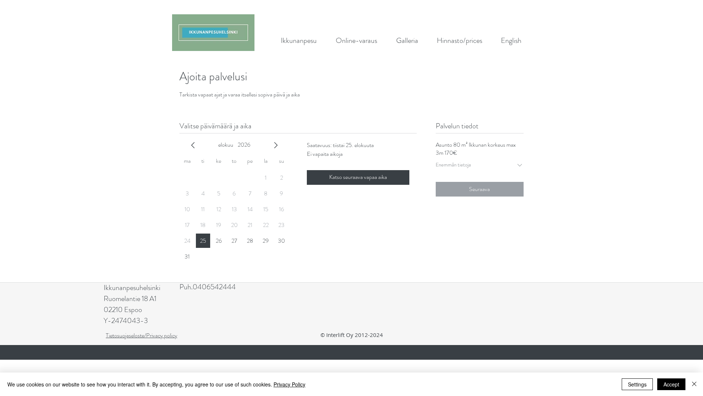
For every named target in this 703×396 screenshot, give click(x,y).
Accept (671, 384)
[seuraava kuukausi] (275, 145)
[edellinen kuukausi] (193, 145)
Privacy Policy (289, 384)
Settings (637, 384)
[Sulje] (694, 384)
